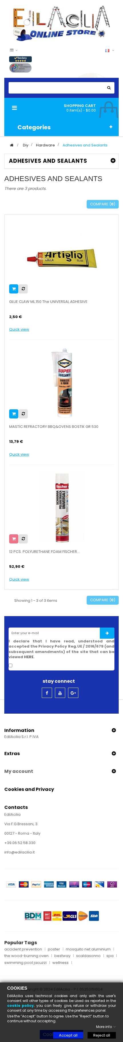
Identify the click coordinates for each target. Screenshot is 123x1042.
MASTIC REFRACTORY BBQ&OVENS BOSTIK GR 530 (53, 426)
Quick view (19, 329)
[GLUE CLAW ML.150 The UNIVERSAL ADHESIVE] (62, 257)
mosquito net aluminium (88, 949)
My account (18, 771)
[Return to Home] (11, 145)
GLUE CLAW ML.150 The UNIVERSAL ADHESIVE (48, 301)
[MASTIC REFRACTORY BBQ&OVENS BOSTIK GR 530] (62, 382)
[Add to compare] (23, 288)
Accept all (68, 1035)
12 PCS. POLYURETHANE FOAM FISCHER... (44, 551)
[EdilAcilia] (61, 23)
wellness (60, 962)
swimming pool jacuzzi (25, 962)
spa (110, 955)
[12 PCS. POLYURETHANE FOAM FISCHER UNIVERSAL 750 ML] (62, 507)
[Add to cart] (13, 288)
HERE (28, 657)
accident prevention (23, 949)
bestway (62, 955)
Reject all (101, 1035)
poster (54, 949)
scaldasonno (88, 955)
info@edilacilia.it (19, 852)
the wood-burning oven (26, 955)
